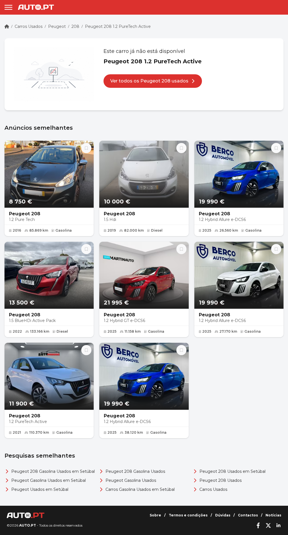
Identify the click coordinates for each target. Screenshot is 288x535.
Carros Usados (28, 26)
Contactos (248, 515)
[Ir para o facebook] (258, 525)
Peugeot (57, 26)
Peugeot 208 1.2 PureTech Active (118, 26)
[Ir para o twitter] (268, 525)
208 (75, 26)
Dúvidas (222, 515)
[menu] (8, 7)
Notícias (273, 515)
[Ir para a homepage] (36, 7)
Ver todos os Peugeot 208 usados (149, 81)
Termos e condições (188, 515)
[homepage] (6, 26)
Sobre (155, 515)
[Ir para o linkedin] (278, 525)
